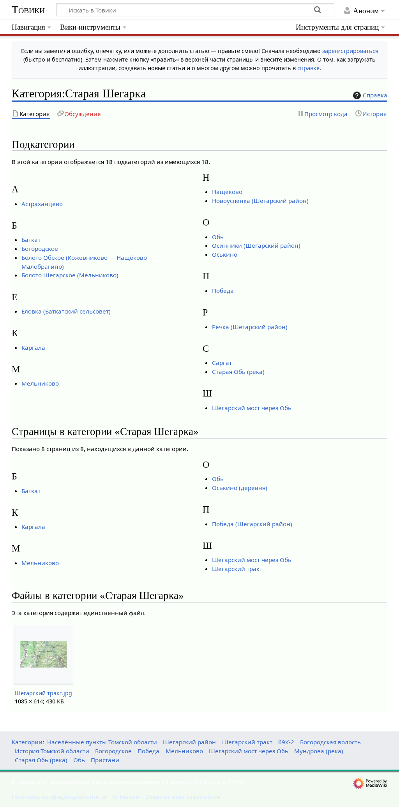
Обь (218, 237)
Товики (28, 10)
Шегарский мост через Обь (251, 408)
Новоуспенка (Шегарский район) (260, 200)
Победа (223, 290)
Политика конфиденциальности (59, 796)
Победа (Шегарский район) (252, 524)
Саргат (222, 362)
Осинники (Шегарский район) (256, 245)
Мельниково (40, 383)
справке (308, 68)
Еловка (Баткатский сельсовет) (66, 311)
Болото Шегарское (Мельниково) (69, 275)
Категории (27, 742)
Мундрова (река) (318, 751)
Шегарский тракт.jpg (43, 693)
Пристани (105, 760)
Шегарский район (189, 742)
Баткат (31, 239)
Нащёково (227, 192)
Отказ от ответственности (183, 796)
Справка (375, 95)
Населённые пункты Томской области (102, 742)
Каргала (33, 347)
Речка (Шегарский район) (250, 327)
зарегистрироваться (350, 51)
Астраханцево (42, 204)
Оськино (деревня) (239, 488)
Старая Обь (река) (238, 371)
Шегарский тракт (237, 569)
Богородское (39, 248)
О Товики (126, 796)
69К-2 (286, 742)
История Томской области (52, 751)
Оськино (224, 254)
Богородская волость (330, 742)
